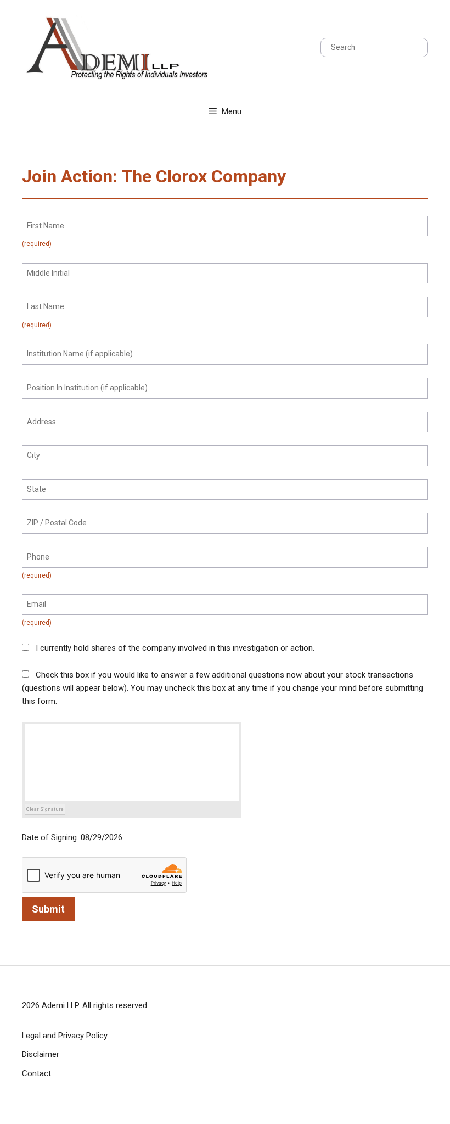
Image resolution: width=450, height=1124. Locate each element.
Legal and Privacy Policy (65, 1036)
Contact (36, 1073)
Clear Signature (45, 809)
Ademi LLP (60, 1005)
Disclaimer (40, 1054)
